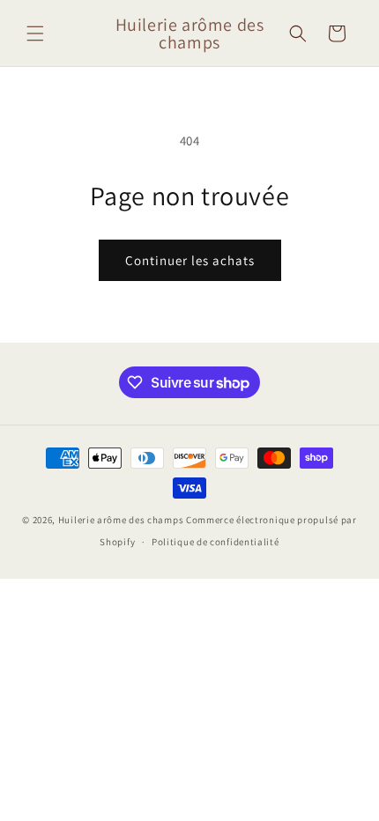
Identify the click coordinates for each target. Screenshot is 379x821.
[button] (35, 33)
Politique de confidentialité (215, 542)
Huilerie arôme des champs (121, 520)
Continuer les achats (190, 260)
